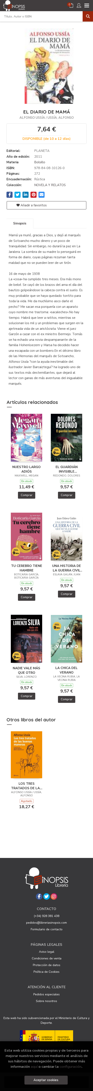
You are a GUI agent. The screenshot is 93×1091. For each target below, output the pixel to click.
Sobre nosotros (46, 1001)
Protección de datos (46, 965)
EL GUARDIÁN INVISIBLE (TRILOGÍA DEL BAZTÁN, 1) (67, 469)
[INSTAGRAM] (54, 896)
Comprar (26, 495)
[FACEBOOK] (39, 896)
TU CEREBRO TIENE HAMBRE (26, 568)
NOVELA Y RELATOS (50, 185)
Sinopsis (19, 223)
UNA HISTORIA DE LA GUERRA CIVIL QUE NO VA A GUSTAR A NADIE (66, 568)
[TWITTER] (46, 896)
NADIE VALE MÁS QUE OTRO (26, 670)
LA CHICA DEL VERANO (66, 670)
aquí (34, 1066)
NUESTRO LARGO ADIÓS (26, 469)
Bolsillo (39, 162)
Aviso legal (46, 952)
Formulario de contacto (47, 929)
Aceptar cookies (46, 1080)
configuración (70, 1066)
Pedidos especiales (46, 994)
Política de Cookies (46, 972)
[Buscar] (88, 16)
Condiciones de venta (46, 958)
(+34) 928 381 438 (46, 916)
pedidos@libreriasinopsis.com (46, 923)
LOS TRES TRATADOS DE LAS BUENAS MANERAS (26, 785)
